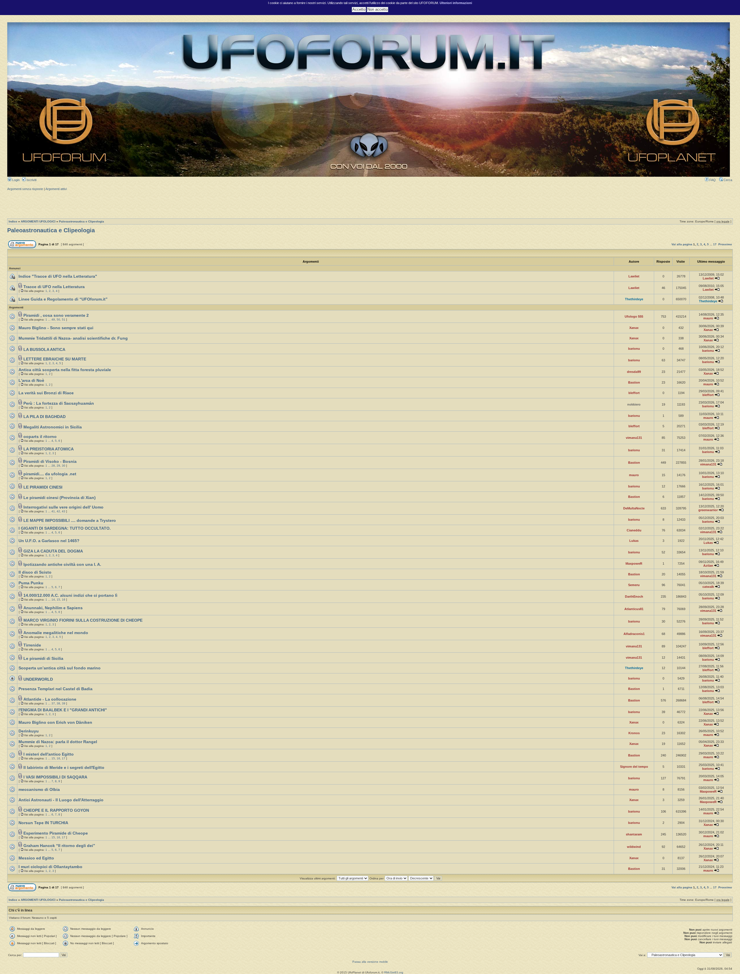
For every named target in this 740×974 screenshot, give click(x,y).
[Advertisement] (370, 204)
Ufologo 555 (634, 316)
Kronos (634, 733)
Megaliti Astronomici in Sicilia (52, 427)
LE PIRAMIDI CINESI (42, 487)
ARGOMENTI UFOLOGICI (38, 221)
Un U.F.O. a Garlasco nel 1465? (48, 541)
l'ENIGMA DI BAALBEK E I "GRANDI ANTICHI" (62, 710)
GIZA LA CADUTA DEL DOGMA (53, 551)
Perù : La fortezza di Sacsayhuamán (58, 403)
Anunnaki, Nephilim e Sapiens (53, 608)
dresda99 (634, 371)
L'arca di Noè (31, 380)
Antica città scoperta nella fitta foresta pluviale (64, 370)
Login (15, 180)
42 (58, 511)
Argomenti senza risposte (25, 189)
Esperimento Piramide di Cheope (55, 833)
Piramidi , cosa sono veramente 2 (56, 315)
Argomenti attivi (56, 189)
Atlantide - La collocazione (49, 699)
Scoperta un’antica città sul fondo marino (59, 668)
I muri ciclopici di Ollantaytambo (50, 867)
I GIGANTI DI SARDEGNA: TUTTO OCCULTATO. (64, 528)
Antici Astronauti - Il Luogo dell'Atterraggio (60, 800)
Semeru (634, 585)
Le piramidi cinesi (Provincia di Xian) (59, 498)
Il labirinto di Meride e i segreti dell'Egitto (63, 767)
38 (58, 703)
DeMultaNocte (634, 508)
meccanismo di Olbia (39, 789)
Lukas (634, 540)
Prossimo (725, 244)
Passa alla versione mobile (370, 961)
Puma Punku (30, 583)
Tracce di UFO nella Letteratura (54, 287)
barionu (634, 348)
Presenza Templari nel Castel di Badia (55, 689)
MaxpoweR (634, 563)
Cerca (727, 180)
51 (63, 319)
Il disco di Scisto (34, 572)
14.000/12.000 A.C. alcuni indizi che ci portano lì (70, 595)
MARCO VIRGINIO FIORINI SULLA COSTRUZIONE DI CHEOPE (83, 620)
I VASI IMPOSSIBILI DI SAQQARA (55, 777)
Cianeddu (634, 530)
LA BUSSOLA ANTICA (44, 349)
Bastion (634, 382)
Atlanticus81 (633, 609)
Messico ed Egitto (36, 858)
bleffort (634, 393)
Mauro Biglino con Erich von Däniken (55, 722)
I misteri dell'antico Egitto (48, 754)
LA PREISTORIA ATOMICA (48, 449)
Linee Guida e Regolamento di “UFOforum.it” (63, 299)
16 (63, 599)
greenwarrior (708, 510)
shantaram (634, 834)
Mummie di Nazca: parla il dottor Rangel (57, 742)
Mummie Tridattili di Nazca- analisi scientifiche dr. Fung (73, 338)
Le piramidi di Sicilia (43, 658)
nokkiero (634, 404)
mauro (708, 318)
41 (53, 511)
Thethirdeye (634, 299)
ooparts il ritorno (40, 436)
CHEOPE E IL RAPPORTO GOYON (56, 810)
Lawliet (633, 276)
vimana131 (634, 437)
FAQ (712, 180)
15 (58, 599)
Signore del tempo (634, 766)
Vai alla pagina (681, 244)
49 (53, 319)
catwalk (708, 586)
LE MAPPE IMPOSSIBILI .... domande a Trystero (69, 520)
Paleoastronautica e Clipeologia (81, 221)
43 (63, 511)
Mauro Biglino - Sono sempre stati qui (55, 328)
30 (63, 465)
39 (63, 703)
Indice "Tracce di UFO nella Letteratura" (57, 276)
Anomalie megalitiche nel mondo (55, 633)
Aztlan (708, 565)
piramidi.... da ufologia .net (49, 474)
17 (715, 244)
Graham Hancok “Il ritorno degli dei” (59, 846)
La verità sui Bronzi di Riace (46, 393)
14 (53, 599)
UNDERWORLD (38, 679)
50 (58, 319)
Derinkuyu (28, 731)
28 (53, 465)
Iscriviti (31, 180)
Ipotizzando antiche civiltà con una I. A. (62, 564)
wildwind (634, 846)
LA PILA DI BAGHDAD (44, 417)
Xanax (634, 327)
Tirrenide (32, 645)
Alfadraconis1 (634, 634)
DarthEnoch (634, 596)
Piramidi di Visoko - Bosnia (50, 461)
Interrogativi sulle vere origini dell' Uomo (63, 507)
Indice (13, 221)
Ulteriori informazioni (456, 3)
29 (58, 465)
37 (53, 703)
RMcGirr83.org (393, 972)
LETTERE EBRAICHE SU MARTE (54, 359)
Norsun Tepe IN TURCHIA (43, 823)
